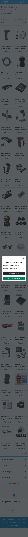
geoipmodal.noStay (14, 273)
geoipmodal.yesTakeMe (14, 278)
